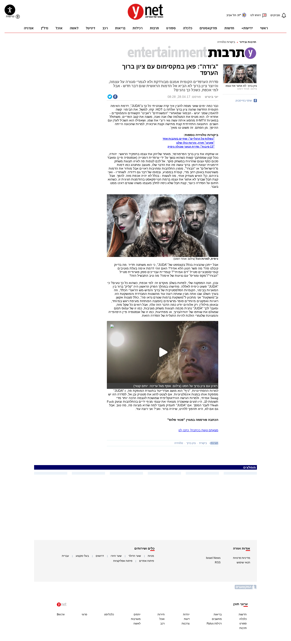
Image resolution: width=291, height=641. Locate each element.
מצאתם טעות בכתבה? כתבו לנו (198, 430)
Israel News (213, 558)
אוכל (162, 619)
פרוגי (84, 614)
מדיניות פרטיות (241, 558)
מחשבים (217, 619)
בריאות (218, 614)
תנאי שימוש (243, 562)
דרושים (100, 555)
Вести (61, 614)
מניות (151, 555)
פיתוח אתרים (146, 560)
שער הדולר (134, 555)
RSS (218, 562)
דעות (187, 619)
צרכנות (186, 623)
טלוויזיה (178, 443)
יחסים (137, 614)
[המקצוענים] (246, 589)
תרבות (243, 628)
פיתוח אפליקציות (122, 560)
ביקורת (203, 443)
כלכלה (243, 619)
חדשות (243, 614)
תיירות (161, 614)
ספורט (243, 623)
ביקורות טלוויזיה (226, 42)
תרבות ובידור (247, 42)
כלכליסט (109, 614)
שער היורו (116, 555)
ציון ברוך (191, 443)
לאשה (136, 623)
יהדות (186, 614)
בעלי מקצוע (82, 555)
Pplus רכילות (214, 623)
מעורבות (135, 619)
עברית (65, 555)
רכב (162, 623)
